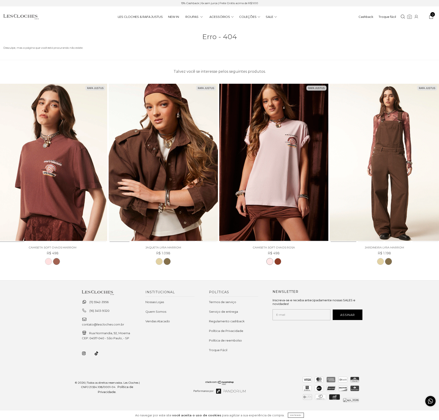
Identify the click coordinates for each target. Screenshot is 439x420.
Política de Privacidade (226, 331)
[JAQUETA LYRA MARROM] (163, 163)
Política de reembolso (225, 340)
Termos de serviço (222, 302)
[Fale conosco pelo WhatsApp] (430, 401)
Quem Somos (155, 311)
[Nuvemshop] (219, 384)
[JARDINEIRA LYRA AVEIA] (380, 261)
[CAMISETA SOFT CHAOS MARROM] (56, 261)
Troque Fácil (218, 350)
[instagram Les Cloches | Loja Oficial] (86, 353)
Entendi (295, 415)
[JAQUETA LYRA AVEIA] (159, 261)
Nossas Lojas (154, 302)
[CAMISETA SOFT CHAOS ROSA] (48, 261)
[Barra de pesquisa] (403, 17)
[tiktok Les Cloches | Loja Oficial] (99, 353)
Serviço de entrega (223, 311)
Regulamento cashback (227, 321)
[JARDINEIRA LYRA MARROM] (384, 163)
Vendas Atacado (157, 321)
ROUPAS (192, 17)
